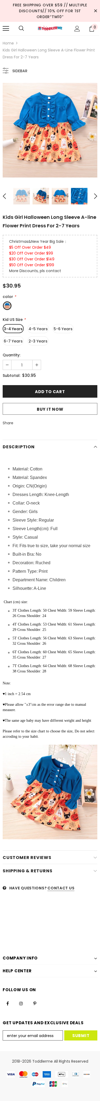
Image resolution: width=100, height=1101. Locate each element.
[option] (50, 130)
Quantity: (11, 355)
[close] (95, 11)
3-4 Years (13, 329)
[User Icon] (77, 28)
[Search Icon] (21, 28)
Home (8, 43)
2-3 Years (38, 341)
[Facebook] (7, 1003)
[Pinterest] (34, 1003)
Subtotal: (11, 375)
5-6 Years (63, 329)
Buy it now (50, 409)
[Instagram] (21, 1003)
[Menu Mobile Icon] (6, 28)
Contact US (60, 888)
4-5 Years (38, 329)
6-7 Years (13, 341)
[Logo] (50, 28)
